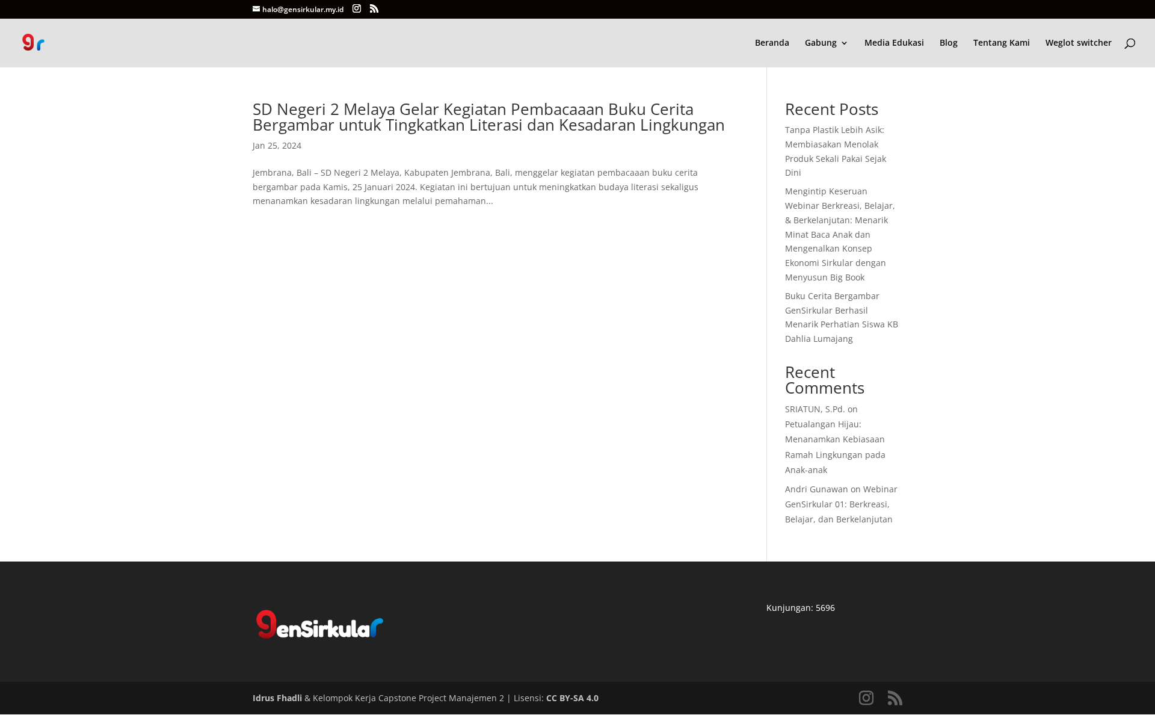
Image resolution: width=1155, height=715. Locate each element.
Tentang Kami (1001, 43)
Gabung (821, 43)
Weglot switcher (1079, 43)
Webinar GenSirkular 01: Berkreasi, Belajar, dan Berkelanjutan (841, 504)
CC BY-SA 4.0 (572, 698)
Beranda (772, 43)
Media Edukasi (894, 43)
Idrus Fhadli (277, 698)
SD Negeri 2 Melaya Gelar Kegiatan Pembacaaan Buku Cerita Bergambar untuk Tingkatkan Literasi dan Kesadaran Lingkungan (489, 116)
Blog (949, 43)
